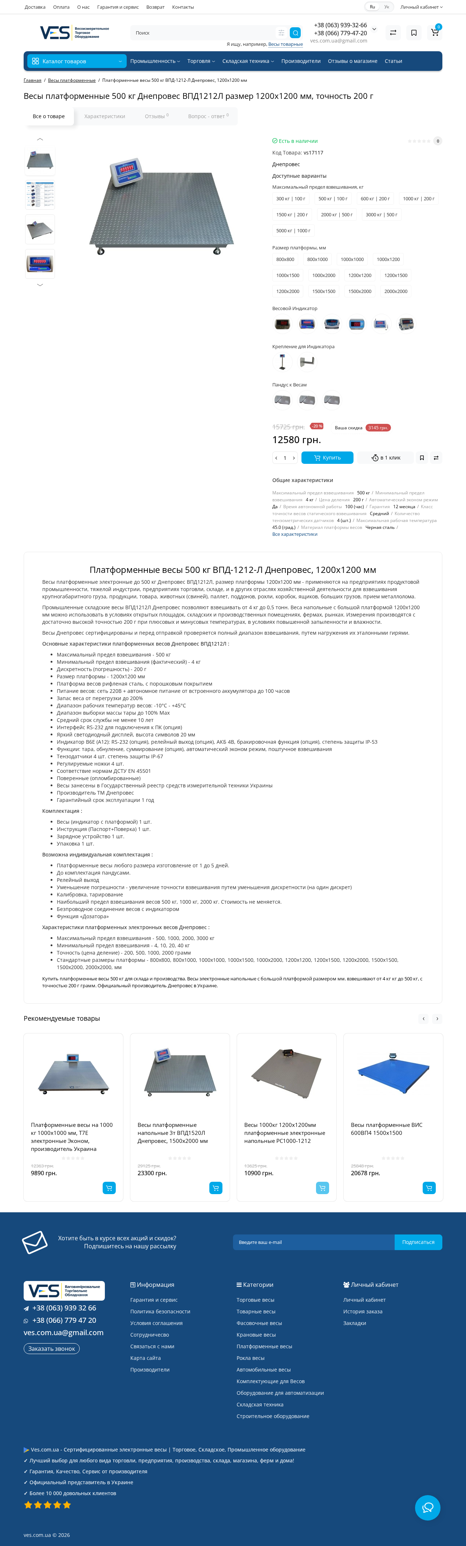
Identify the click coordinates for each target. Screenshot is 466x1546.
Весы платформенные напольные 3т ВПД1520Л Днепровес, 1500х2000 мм (173, 1132)
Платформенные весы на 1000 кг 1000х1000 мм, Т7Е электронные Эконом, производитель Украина (72, 1136)
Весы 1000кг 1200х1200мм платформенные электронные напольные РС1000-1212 (284, 1132)
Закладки (354, 1323)
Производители (301, 60)
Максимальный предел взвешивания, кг (318, 187)
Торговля (199, 60)
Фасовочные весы (259, 1323)
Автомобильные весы (264, 1369)
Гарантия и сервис (118, 7)
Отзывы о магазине (353, 60)
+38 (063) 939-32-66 (340, 25)
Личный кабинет (364, 1299)
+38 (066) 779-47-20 (340, 33)
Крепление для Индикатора (303, 346)
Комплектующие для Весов (271, 1381)
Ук (386, 7)
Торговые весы (256, 1299)
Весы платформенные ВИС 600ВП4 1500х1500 (386, 1128)
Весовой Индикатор (294, 308)
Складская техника (246, 60)
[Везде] (281, 33)
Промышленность (153, 60)
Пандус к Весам (289, 384)
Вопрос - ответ (208, 116)
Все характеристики (294, 534)
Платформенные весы (264, 1346)
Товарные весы (256, 1311)
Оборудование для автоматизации (280, 1392)
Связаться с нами (152, 1346)
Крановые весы (256, 1334)
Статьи (393, 60)
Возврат (155, 7)
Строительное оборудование (273, 1416)
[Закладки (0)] (414, 32)
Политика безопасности (160, 1311)
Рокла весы (251, 1357)
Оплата (61, 7)
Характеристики (104, 116)
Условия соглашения (156, 1323)
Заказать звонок (51, 1349)
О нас (83, 7)
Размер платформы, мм (299, 247)
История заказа (363, 1311)
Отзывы (157, 116)
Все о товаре (49, 116)
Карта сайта (145, 1357)
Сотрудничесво (149, 1334)
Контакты (183, 7)
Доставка (35, 7)
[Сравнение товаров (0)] (393, 32)
